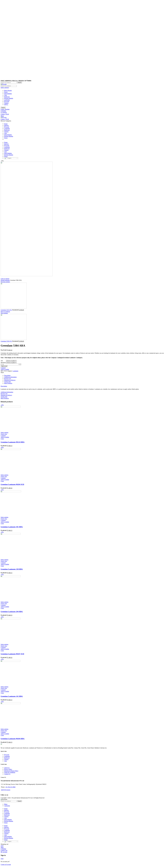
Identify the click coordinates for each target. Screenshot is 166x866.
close (2, 845)
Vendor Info (7, 381)
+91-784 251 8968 (10, 787)
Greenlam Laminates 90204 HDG (13, 739)
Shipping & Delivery (10, 380)
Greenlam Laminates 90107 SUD (12, 654)
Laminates (7, 100)
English (9, 158)
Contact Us (7, 774)
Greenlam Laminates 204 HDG (12, 611)
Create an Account (6, 864)
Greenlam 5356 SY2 (6, 341)
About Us (7, 767)
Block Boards (8, 90)
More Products (8, 383)
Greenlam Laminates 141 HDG (12, 696)
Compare (3, 368)
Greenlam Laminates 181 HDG (12, 527)
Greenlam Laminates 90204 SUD (12, 484)
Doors (6, 92)
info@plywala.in (5, 790)
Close (2, 438)
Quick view (4, 434)
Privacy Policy (8, 769)
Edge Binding (8, 93)
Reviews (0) (7, 378)
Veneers (6, 103)
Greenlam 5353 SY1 (6, 310)
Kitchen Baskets (8, 98)
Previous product (5, 282)
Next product (4, 313)
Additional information (10, 377)
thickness (3, 362)
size (2, 360)
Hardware (7, 96)
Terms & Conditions (9, 772)
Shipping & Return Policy (11, 771)
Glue (5, 95)
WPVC (6, 104)
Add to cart (4, 366)
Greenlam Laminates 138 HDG (12, 569)
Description (7, 375)
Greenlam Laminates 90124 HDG (13, 442)
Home (2, 280)
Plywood (6, 101)
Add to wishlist (5, 369)
